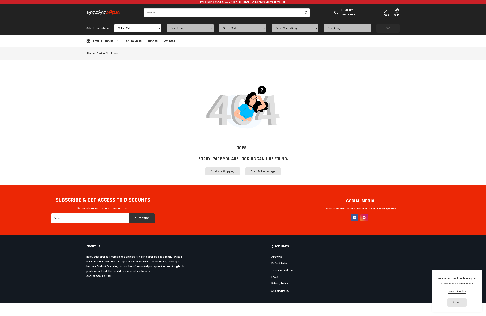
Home (91, 53)
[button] (397, 12)
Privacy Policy (279, 283)
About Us (276, 256)
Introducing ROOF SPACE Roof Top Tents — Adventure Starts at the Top (243, 1)
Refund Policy (279, 263)
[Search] (306, 12)
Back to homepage (263, 171)
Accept (457, 302)
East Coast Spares (234, 308)
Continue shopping (222, 171)
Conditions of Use (282, 270)
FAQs (274, 276)
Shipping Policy (280, 290)
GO (388, 28)
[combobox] (227, 12)
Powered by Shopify (259, 308)
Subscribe (142, 218)
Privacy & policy (457, 291)
